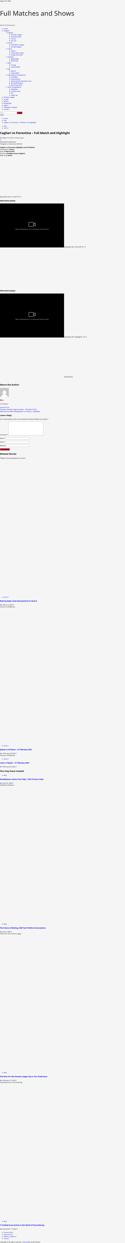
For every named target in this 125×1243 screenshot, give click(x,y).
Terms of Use (8, 1234)
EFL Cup (13, 41)
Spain (9, 63)
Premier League (16, 35)
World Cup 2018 (16, 85)
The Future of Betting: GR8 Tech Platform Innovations (23, 928)
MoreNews (27, 1242)
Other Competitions (14, 87)
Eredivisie (14, 89)
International (15, 79)
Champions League (17, 45)
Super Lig (14, 95)
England (10, 33)
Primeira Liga (15, 91)
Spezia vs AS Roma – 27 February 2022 (16, 749)
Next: (20, 411)
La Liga (13, 65)
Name (2, 438)
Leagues (6, 31)
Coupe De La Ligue (17, 53)
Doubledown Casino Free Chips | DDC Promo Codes (21, 779)
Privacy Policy (8, 1232)
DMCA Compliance (10, 1236)
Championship (16, 37)
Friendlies (14, 77)
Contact (6, 109)
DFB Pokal (14, 61)
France (9, 49)
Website (3, 446)
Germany (10, 57)
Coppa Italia (15, 73)
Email (2, 442)
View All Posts (4, 407)
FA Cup (13, 39)
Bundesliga (15, 59)
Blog (5, 775)
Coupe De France (17, 55)
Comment (4, 435)
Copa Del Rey (15, 67)
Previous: (18, 409)
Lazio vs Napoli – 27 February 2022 (14, 763)
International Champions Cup (21, 81)
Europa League (16, 47)
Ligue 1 (13, 51)
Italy (8, 69)
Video (2, 115)
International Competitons (16, 75)
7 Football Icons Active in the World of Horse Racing (22, 1225)
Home (6, 29)
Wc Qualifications (17, 83)
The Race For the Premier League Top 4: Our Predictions (23, 1076)
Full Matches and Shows (37, 13)
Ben (1, 138)
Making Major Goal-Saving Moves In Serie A (18, 601)
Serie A (13, 71)
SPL (12, 93)
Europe (9, 43)
